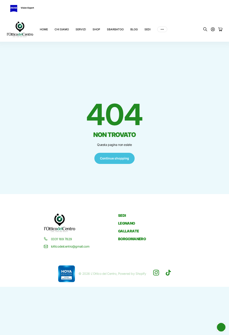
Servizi (81, 29)
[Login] (213, 29)
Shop (96, 29)
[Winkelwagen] (220, 29)
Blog (134, 29)
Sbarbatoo (115, 29)
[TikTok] (168, 273)
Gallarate (128, 231)
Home (44, 29)
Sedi (147, 29)
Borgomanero (132, 239)
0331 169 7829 (61, 239)
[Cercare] (205, 29)
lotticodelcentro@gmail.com (70, 246)
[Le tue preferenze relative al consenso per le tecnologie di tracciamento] (221, 327)
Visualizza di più (162, 29)
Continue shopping (114, 158)
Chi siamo (62, 29)
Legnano (126, 223)
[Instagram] (156, 273)
